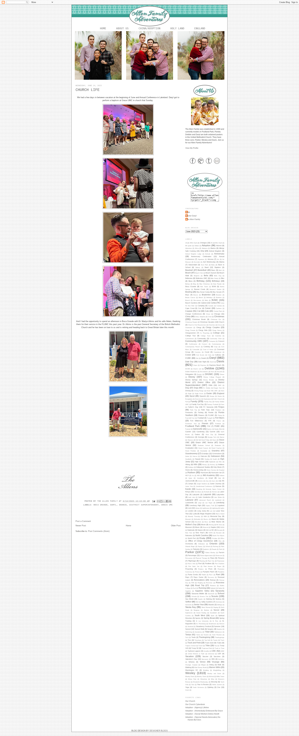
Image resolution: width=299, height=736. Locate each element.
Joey (207, 481)
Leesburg (220, 503)
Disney (191, 377)
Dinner (222, 374)
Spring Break (209, 618)
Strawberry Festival (203, 626)
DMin (210, 385)
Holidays (191, 467)
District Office (204, 382)
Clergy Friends (190, 330)
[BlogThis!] (161, 501)
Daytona (203, 365)
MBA (205, 516)
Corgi (215, 347)
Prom (210, 569)
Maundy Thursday (194, 516)
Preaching (189, 569)
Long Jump (201, 511)
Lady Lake (191, 497)
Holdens (221, 464)
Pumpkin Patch (208, 572)
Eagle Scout (199, 393)
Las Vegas (208, 503)
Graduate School (204, 445)
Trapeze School (190, 645)
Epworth (203, 396)
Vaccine (205, 656)
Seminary (219, 602)
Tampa (188, 635)
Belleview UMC (201, 278)
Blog (194, 284)
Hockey (212, 464)
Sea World (189, 599)
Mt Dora (219, 524)
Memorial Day (215, 516)
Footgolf (209, 418)
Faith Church (218, 399)
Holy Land (177, 28)
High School (199, 462)
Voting (211, 665)
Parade (214, 549)
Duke (222, 391)
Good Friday (205, 440)
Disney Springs (191, 380)
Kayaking (199, 489)
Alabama (204, 248)
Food (187, 418)
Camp (213, 303)
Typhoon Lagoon (194, 651)
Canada (210, 306)
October (214, 538)
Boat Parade (217, 284)
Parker (189, 552)
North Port (192, 538)
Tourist (215, 640)
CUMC (188, 358)
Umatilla (206, 651)
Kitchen (214, 492)
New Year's (200, 533)
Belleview (188, 278)
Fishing (200, 412)
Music (197, 527)
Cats (207, 311)
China (187, 316)
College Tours (206, 336)
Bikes (190, 281)
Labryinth (195, 494)
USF (219, 654)
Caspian (188, 311)
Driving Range (199, 391)
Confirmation (193, 344)
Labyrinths (220, 494)
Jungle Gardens (202, 484)
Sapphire (188, 591)
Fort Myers (219, 418)
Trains (219, 643)
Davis (220, 361)
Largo (200, 503)
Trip (215, 645)
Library (197, 508)
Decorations (204, 371)
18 (186, 243)
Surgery (210, 629)
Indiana (222, 475)
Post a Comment (83, 521)
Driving (188, 391)
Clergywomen (190, 333)
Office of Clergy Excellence (200, 541)
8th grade (188, 245)
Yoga (187, 687)
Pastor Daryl (191, 216)
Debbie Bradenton (191, 371)
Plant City (211, 561)
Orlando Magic (190, 546)
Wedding (206, 670)
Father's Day (193, 407)
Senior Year (199, 604)
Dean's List (197, 369)
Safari (220, 588)
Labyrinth (207, 494)
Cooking (207, 347)
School (221, 593)
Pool (200, 563)
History (204, 464)
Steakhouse (212, 624)
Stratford (190, 626)
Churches (212, 325)
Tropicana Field (207, 648)
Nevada (219, 530)
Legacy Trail (210, 505)
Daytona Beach (215, 365)
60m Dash (218, 243)
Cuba (209, 355)
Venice (203, 662)
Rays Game (198, 577)
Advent (218, 245)
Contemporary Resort (192, 347)
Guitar (187, 456)
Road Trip (199, 585)
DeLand (219, 371)
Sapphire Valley (202, 591)
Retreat (213, 580)
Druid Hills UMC (212, 391)
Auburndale (192, 265)
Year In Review (203, 684)
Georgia (201, 437)
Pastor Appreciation (206, 555)
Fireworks (189, 412)
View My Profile (191, 148)
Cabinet (203, 303)
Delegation (189, 374)
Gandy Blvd (218, 429)
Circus (220, 325)
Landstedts (189, 503)
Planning (202, 561)
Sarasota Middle (198, 593)
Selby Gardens (207, 602)
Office (222, 538)
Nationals (191, 530)
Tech (186, 637)
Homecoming (198, 470)
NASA (222, 527)
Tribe (207, 645)
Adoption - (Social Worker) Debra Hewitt (202, 714)
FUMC (217, 426)
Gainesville (197, 429)
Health (215, 459)
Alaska (213, 248)
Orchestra (189, 544)
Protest (197, 572)
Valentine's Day (191, 659)
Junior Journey (215, 484)
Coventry (198, 352)
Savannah (211, 593)
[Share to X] (164, 501)
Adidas (197, 245)
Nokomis (188, 535)
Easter (209, 393)
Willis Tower (220, 676)
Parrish (221, 552)
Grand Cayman (216, 448)
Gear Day (209, 434)
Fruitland (218, 423)
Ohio (219, 541)
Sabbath (213, 588)
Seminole (188, 605)
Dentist (199, 374)
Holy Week (217, 467)
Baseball (189, 270)
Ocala (202, 538)
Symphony (198, 632)
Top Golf (207, 640)
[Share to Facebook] (167, 501)
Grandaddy (203, 451)
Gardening (200, 432)
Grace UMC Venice (204, 442)
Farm (222, 404)
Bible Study (214, 278)
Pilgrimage (192, 561)
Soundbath (213, 613)
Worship (214, 682)
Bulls (206, 300)
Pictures (221, 558)
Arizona (210, 259)
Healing (207, 459)
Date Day (189, 362)
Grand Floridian (190, 451)
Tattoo (198, 635)
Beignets (196, 276)
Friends (205, 423)
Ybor (192, 684)
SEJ (197, 602)
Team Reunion (217, 635)
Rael (218, 574)
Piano (212, 558)
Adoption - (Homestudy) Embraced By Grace (204, 711)
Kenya (187, 492)
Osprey (200, 546)
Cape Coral (189, 308)
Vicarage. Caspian (191, 665)
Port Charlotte (219, 563)
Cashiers (219, 308)
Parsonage (192, 555)
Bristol (201, 297)
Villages (203, 665)
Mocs (206, 522)
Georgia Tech (212, 437)
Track (222, 640)
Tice (189, 640)
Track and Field (194, 643)
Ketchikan (198, 492)
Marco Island (220, 514)
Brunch (187, 300)
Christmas (219, 316)
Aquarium (201, 259)
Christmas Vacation (207, 322)
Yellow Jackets (217, 684)
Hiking (187, 464)
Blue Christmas (204, 284)
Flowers (201, 415)
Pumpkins (221, 572)
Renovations (199, 580)
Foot (193, 418)
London (190, 511)
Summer (217, 626)
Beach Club (199, 273)
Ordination (201, 544)
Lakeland (189, 500)
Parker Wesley (210, 552)
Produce (201, 569)
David (212, 362)
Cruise (188, 355)
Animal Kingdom (215, 251)
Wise (212, 679)
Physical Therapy (201, 558)
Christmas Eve (216, 319)
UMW (222, 651)
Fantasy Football (212, 404)
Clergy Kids (202, 330)
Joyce (213, 481)
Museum (188, 527)
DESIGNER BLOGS (159, 730)
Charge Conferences (193, 314)
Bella (206, 276)
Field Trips (205, 410)
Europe (212, 396)
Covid (207, 352)
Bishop (187, 284)
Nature (200, 530)
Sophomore (189, 613)
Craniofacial (217, 352)
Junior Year (189, 486)
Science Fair (204, 596)
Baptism (218, 267)
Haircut (195, 456)
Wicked (211, 676)
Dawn (195, 365)
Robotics (213, 585)
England (199, 28)
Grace (214, 440)
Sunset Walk (199, 629)
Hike (220, 462)
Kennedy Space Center (214, 489)
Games (209, 429)
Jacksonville (190, 481)
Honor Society (211, 470)
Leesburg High (195, 505)
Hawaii (197, 459)
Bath (220, 270)
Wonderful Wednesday (200, 682)
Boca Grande (101, 505)
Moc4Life (198, 522)
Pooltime (208, 563)
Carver (208, 308)
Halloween (215, 456)
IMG (198, 475)
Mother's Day (191, 524)
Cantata (219, 306)
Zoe (218, 687)
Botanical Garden (215, 289)
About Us (122, 28)
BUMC (215, 300)
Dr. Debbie (206, 388)
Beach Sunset (211, 273)
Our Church (190, 701)
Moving (211, 524)
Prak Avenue (208, 566)
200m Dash (193, 243)
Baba (213, 265)
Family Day (208, 401)
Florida (210, 412)
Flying (220, 415)
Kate (188, 212)
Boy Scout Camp (203, 292)
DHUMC (209, 374)
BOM (214, 286)
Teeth (193, 637)
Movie (203, 524)
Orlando (213, 543)
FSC (209, 426)
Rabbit (204, 574)
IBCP (187, 475)
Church (221, 322)
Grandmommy (191, 453)
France (219, 421)
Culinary (218, 355)
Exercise (198, 399)
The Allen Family (108, 501)
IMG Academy (209, 475)
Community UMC (193, 341)
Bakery (198, 267)
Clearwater (188, 327)
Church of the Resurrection (197, 325)
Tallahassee (218, 632)
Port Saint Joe (193, 566)
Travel (200, 645)
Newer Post (81, 525)
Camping (201, 306)
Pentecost (219, 555)
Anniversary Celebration (201, 256)
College (216, 333)
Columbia (218, 336)
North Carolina (201, 535)
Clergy (198, 327)
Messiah (188, 519)
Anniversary (219, 254)
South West (200, 615)
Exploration (207, 399)
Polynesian (220, 561)
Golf (197, 440)
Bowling (188, 292)
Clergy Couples (213, 327)
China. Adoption (200, 316)
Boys (187, 295)
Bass (213, 270)
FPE (209, 421)
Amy (202, 251)
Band (207, 267)
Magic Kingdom (206, 514)
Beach (188, 273)
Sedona (218, 599)
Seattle (200, 599)
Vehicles (191, 662)
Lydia (195, 514)
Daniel (203, 358)
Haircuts (204, 456)
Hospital (221, 470)
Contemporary (216, 344)
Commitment (189, 338)
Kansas (218, 486)
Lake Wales (218, 497)
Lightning (215, 508)
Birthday (201, 281)
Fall (186, 401)
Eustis (220, 396)
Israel (211, 478)
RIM (192, 583)
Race (211, 574)
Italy (219, 478)
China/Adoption (149, 28)
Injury (190, 478)
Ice (193, 475)
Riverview (209, 583)
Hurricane (204, 472)
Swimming (188, 632)
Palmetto (196, 549)
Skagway (196, 610)
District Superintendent (144, 505)
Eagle (190, 393)
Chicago (217, 314)
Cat (198, 311)
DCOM (187, 369)
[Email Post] (154, 501)
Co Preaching (204, 333)
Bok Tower (204, 286)
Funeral (187, 429)
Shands (211, 605)
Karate (188, 489)
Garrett (212, 432)
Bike (222, 278)
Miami (213, 519)
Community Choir (216, 338)
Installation (200, 478)
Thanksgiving (204, 637)
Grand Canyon (203, 448)
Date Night (202, 362)
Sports (197, 618)
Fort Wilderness (196, 421)
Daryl (113, 505)
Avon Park (204, 265)
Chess (208, 314)
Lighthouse (205, 508)
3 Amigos (203, 243)
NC (212, 530)
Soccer (216, 610)
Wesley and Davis (214, 673)
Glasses (190, 440)
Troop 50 (194, 648)
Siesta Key (190, 607)
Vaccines (217, 656)
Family (194, 401)
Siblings (219, 605)
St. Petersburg (201, 624)
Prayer (219, 566)
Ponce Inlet (191, 563)
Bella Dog (217, 276)
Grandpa (205, 453)
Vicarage (215, 662)
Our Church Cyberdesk (195, 704)
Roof (194, 588)
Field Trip (193, 410)
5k (212, 243)
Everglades (188, 399)
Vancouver (205, 659)
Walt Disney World (200, 667)
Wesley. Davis (201, 676)
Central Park (218, 311)
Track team (209, 643)
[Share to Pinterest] (170, 501)
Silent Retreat (206, 607)
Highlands (212, 462)
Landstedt (218, 500)
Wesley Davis (189, 676)
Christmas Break (199, 319)
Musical (205, 527)
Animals (207, 254)
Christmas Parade (191, 322)
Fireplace (218, 410)
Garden (188, 432)
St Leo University (202, 621)
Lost (211, 511)
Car (199, 308)
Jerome (200, 481)
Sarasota (219, 590)
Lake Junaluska (204, 497)
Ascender (197, 262)
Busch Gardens (191, 303)
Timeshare (198, 640)
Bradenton (206, 295)
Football (201, 418)
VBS (213, 659)
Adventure (188, 248)
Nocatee (219, 533)
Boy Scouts (217, 292)
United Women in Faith (196, 654)
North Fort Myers (218, 535)
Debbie (123, 505)
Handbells (188, 459)
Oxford (208, 546)
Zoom (187, 690)
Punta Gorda (193, 574)
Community (201, 338)
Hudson (191, 472)
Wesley (190, 673)
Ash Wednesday (209, 262)
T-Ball (207, 632)
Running (202, 588)
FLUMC (211, 415)
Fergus (221, 407)
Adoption (206, 245)
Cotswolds (195, 349)
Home (103, 28)
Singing (215, 607)
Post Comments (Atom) (98, 531)
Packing (215, 546)
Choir (209, 316)
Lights (222, 508)
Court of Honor (208, 349)
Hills (195, 464)
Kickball (206, 492)
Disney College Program (212, 377)
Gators (197, 434)
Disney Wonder (208, 380)
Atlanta (221, 262)
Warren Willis (214, 667)
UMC (214, 651)
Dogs (196, 388)
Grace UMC (167, 505)
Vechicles (221, 659)
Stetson (221, 624)
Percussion (188, 558)
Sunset (188, 629)
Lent (189, 508)
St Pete (215, 621)
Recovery (211, 577)
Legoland (220, 505)
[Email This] (158, 501)
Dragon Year (218, 388)
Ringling (200, 583)
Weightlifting (217, 670)
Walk (219, 665)
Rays (187, 577)
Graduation (189, 448)
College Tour (190, 336)
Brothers (219, 297)
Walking (188, 667)
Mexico (206, 519)
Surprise (219, 629)
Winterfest (203, 679)
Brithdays (209, 297)
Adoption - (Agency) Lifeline (197, 707)
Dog (187, 388)
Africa (197, 248)
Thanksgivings (219, 637)
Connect (204, 344)
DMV (219, 385)
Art (218, 259)
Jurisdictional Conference (204, 486)
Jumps (190, 484)
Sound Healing (201, 613)
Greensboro (217, 453)
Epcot (192, 396)
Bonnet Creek (199, 289)
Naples (213, 527)
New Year (188, 533)
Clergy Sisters (217, 330)
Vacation (189, 656)
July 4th (221, 481)
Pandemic (206, 549)
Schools (194, 596)
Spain (212, 615)
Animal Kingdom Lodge (193, 254)
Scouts (214, 596)
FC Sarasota (208, 407)
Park (220, 549)
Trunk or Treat (219, 648)
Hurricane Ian (216, 472)
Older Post (176, 525)
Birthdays (216, 281)
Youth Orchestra (198, 687)
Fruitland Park (192, 426)
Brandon (218, 295)
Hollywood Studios (203, 467)
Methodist (197, 519)
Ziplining (210, 687)
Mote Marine (216, 522)
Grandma (216, 451)
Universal (211, 654)
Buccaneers (197, 300)
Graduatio (218, 445)
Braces (195, 295)
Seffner (188, 602)
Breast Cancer (190, 297)
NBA (207, 530)
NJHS (211, 533)
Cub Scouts (200, 355)
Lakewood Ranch (205, 500)
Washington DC (191, 670)
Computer (212, 341)
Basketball (202, 270)
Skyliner (206, 610)
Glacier (222, 437)
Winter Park (192, 679)
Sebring (209, 599)
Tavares (206, 635)
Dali (197, 358)
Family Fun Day (198, 404)
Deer (212, 371)
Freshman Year (191, 423)
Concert (221, 341)
